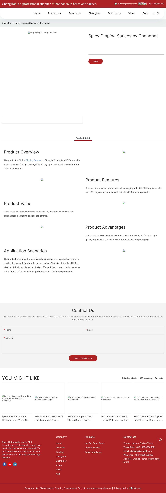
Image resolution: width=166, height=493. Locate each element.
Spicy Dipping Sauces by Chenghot (32, 23)
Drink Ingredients (129, 378)
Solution (60, 452)
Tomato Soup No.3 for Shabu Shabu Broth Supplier (80, 418)
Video (59, 465)
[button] (148, 13)
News (58, 469)
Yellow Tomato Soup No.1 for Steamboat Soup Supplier (49, 418)
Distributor (61, 461)
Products (159, 378)
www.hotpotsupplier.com (99, 488)
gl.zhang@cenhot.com (127, 4)
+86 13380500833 (155, 4)
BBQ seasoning (146, 378)
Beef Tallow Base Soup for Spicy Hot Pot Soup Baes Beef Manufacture (148, 418)
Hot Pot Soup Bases (94, 443)
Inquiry (95, 61)
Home (59, 443)
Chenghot (7, 23)
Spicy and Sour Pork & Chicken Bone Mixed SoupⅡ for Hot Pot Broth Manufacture (17, 418)
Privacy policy (121, 488)
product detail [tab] (83, 138)
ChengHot (61, 456)
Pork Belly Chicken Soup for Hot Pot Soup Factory (115, 418)
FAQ (58, 474)
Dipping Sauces (33, 160)
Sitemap (137, 488)
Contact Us (129, 437)
